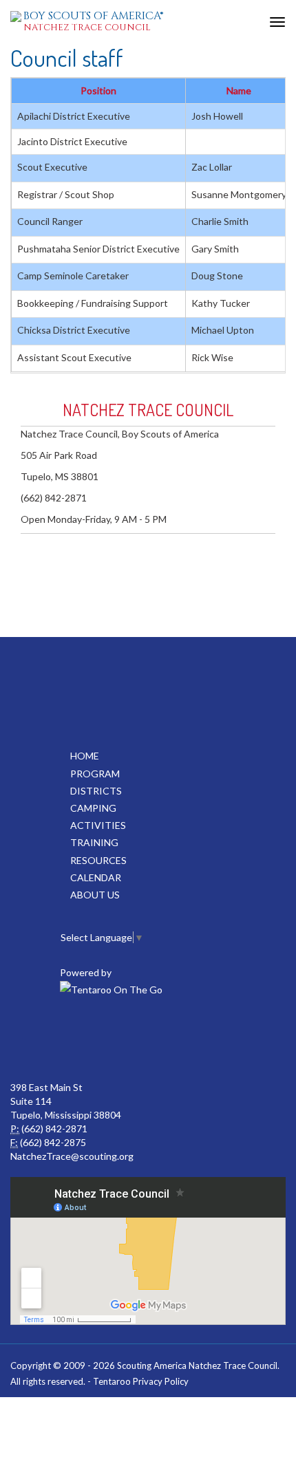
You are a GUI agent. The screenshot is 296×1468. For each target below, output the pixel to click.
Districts (96, 791)
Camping (93, 808)
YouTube (146, 1039)
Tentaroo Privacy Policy (141, 1381)
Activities (98, 825)
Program (95, 773)
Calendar (95, 877)
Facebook (86, 1039)
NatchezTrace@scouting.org (72, 1156)
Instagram (207, 1039)
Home (84, 756)
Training (94, 842)
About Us (95, 894)
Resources (98, 860)
